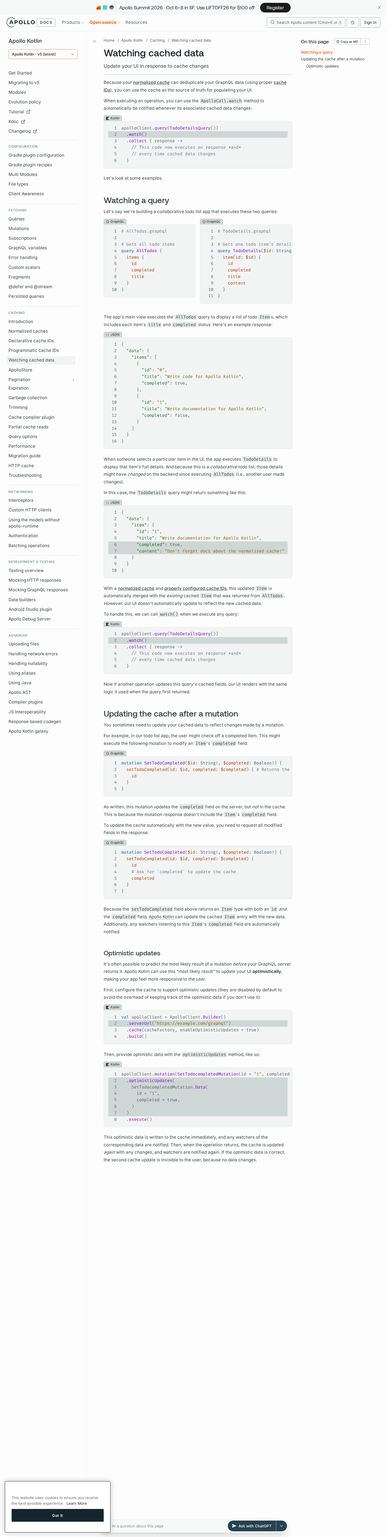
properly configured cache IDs (195, 588)
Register (275, 7)
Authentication (23, 535)
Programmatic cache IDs (33, 350)
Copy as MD (349, 41)
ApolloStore (20, 370)
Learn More (77, 1503)
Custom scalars (24, 267)
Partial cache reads (28, 427)
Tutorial (16, 111)
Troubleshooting (25, 475)
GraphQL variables (27, 247)
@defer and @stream (30, 286)
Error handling (22, 257)
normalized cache (151, 82)
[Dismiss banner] (379, 7)
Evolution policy (24, 102)
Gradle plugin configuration (36, 155)
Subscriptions (22, 238)
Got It (57, 1515)
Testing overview (26, 570)
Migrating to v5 (23, 82)
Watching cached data (31, 360)
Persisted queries (26, 296)
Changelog (19, 131)
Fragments (19, 277)
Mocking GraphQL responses (38, 589)
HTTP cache (21, 465)
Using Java (19, 682)
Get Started (20, 73)
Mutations (18, 228)
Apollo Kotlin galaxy (28, 731)
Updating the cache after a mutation (333, 59)
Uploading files (23, 644)
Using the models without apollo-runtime (34, 523)
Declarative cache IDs (31, 340)
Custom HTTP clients (30, 510)
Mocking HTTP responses (34, 580)
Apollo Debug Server (29, 619)
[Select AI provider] (281, 1526)
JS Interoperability (27, 712)
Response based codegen (34, 721)
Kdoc (13, 121)
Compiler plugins (25, 702)
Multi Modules (22, 174)
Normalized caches (28, 331)
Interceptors (20, 500)
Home (109, 40)
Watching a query (317, 52)
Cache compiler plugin (31, 417)
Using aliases (22, 673)
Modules (17, 92)
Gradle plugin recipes (30, 164)
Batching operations (29, 545)
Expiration (18, 388)
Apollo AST (19, 692)
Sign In (370, 22)
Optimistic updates (322, 66)
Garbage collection (27, 397)
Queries (16, 219)
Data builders (22, 599)
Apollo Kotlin (132, 40)
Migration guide (24, 455)
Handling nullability (28, 663)
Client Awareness (26, 193)
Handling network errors (33, 653)
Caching (157, 40)
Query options (22, 436)
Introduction (20, 321)
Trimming (17, 407)
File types (18, 184)
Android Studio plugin (30, 609)
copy (283, 126)
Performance (21, 446)
